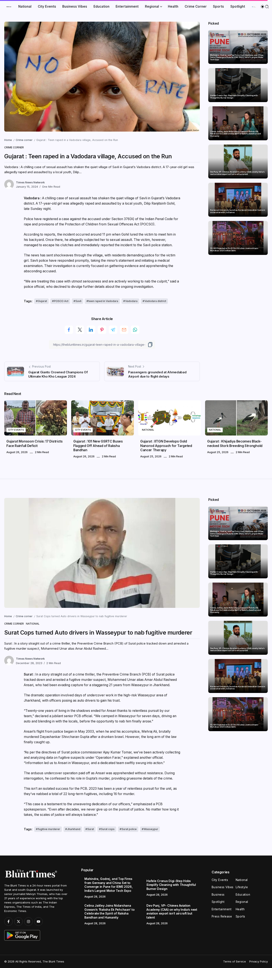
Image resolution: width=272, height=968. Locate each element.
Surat (90, 829)
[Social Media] (8, 921)
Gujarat (42, 301)
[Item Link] (238, 47)
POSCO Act (61, 301)
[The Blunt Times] (8, 6)
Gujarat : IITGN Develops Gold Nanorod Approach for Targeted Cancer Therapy (166, 445)
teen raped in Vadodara (103, 301)
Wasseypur (151, 829)
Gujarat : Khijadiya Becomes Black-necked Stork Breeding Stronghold (234, 443)
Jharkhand (73, 829)
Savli (78, 301)
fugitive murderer (49, 829)
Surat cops (108, 829)
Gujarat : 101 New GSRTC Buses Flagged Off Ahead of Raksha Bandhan (98, 445)
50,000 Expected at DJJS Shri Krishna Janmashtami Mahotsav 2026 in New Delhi (234, 249)
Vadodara (131, 301)
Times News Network (30, 182)
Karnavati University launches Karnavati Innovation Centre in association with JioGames (237, 211)
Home (8, 140)
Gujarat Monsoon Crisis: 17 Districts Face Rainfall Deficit (34, 443)
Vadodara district (155, 301)
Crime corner (24, 140)
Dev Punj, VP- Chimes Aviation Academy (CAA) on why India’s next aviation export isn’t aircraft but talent (237, 173)
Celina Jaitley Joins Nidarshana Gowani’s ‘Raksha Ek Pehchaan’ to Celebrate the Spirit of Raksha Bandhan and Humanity (235, 134)
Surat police (129, 829)
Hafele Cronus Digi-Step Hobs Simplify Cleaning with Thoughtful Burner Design (234, 96)
